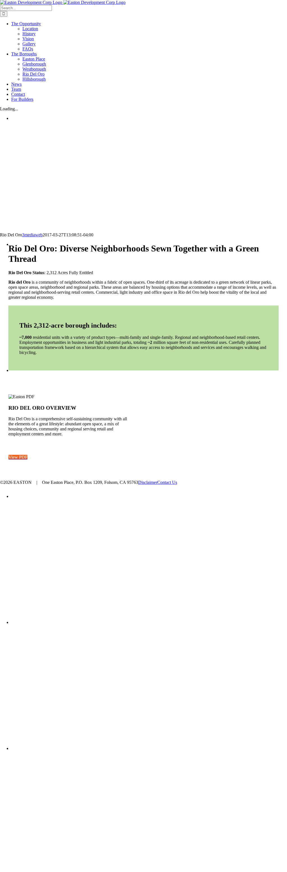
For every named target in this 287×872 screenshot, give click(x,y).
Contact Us (167, 482)
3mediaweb (32, 234)
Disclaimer (147, 482)
